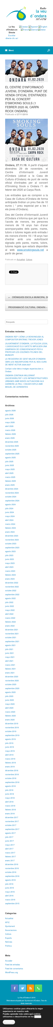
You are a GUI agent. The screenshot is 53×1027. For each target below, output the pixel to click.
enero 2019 (10, 766)
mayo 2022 (10, 610)
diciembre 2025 (11, 441)
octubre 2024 (10, 496)
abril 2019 (9, 754)
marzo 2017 (10, 852)
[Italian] (42, 29)
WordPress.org (11, 972)
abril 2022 (9, 613)
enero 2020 (10, 719)
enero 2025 (10, 484)
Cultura (29, 259)
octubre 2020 (10, 684)
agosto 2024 (10, 504)
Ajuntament (10, 926)
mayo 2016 (10, 891)
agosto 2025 (10, 457)
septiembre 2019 (12, 735)
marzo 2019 (10, 758)
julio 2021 (9, 649)
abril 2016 (9, 895)
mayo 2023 (10, 563)
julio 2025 (9, 461)
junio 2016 (9, 887)
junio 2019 (9, 746)
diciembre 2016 (11, 864)
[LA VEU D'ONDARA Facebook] (14, 988)
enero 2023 (10, 578)
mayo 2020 (10, 704)
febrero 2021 (10, 668)
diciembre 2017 (11, 817)
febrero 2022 (10, 621)
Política (8, 945)
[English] (42, 26)
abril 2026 (9, 426)
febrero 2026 (10, 434)
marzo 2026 (10, 430)
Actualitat (21, 259)
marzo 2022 (10, 617)
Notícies (8, 941)
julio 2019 (9, 743)
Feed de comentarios (14, 968)
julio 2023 (9, 555)
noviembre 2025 (12, 445)
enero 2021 (10, 672)
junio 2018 (9, 793)
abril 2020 (9, 707)
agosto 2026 (10, 410)
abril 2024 (9, 520)
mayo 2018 (10, 797)
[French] (25, 29)
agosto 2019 (10, 739)
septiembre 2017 (12, 829)
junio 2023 (9, 559)
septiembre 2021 (12, 641)
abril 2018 (9, 801)
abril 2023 (9, 567)
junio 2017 (9, 840)
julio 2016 (9, 883)
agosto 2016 (10, 879)
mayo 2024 (10, 516)
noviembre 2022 (12, 586)
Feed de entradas (12, 964)
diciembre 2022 (11, 582)
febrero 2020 (10, 715)
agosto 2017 (10, 833)
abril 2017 (9, 848)
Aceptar (9, 1022)
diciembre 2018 (11, 770)
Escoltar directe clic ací (12, 37)
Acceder (8, 960)
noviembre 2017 (12, 821)
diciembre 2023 (11, 535)
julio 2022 (9, 602)
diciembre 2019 (11, 723)
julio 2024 (9, 508)
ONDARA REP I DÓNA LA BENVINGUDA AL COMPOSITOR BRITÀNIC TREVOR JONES (24, 338)
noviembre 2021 (12, 633)
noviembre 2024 (12, 492)
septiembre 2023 (12, 547)
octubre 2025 (10, 449)
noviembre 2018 (12, 774)
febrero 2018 (10, 809)
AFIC (7, 922)
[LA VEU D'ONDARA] (26, 14)
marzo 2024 (10, 524)
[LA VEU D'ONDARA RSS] (30, 988)
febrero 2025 (10, 480)
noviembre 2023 (12, 539)
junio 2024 (9, 512)
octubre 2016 (10, 872)
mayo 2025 (10, 469)
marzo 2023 (10, 571)
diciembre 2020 (11, 676)
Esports (8, 938)
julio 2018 (9, 790)
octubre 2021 (10, 637)
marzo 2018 (10, 805)
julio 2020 (9, 696)
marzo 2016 (10, 899)
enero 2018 (10, 813)
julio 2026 (9, 414)
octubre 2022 (10, 590)
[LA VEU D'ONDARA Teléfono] (38, 988)
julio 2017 (9, 837)
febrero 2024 (10, 527)
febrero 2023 (10, 574)
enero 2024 (10, 531)
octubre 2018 (10, 778)
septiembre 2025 (12, 453)
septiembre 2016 (12, 876)
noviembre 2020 (12, 680)
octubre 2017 (10, 825)
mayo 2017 (10, 844)
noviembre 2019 (12, 727)
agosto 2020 (10, 692)
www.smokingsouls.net (30, 250)
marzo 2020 (10, 711)
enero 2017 (10, 860)
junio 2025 (9, 465)
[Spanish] (33, 26)
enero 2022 (10, 625)
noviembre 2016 (12, 868)
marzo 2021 (10, 664)
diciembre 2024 (11, 488)
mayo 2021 (10, 657)
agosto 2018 (10, 786)
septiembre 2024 (12, 500)
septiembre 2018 (12, 782)
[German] (33, 29)
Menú (11, 50)
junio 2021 (9, 653)
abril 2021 (9, 660)
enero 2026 (10, 438)
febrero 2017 (10, 856)
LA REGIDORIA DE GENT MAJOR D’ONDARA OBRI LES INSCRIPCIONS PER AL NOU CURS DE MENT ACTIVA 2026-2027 (26, 361)
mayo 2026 (10, 422)
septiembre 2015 (12, 903)
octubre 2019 (10, 731)
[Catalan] (23, 26)
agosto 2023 (10, 551)
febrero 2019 (10, 762)
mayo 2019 (10, 750)
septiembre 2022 (12, 594)
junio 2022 (9, 606)
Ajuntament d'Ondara (32, 1000)
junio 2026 (9, 418)
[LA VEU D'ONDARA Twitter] (22, 988)
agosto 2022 (10, 598)
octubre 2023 (10, 543)
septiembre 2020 (12, 688)
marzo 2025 (10, 477)
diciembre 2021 (11, 629)
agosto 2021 (10, 645)
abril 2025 (9, 473)
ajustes (37, 1016)
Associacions (11, 930)
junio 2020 (9, 700)
